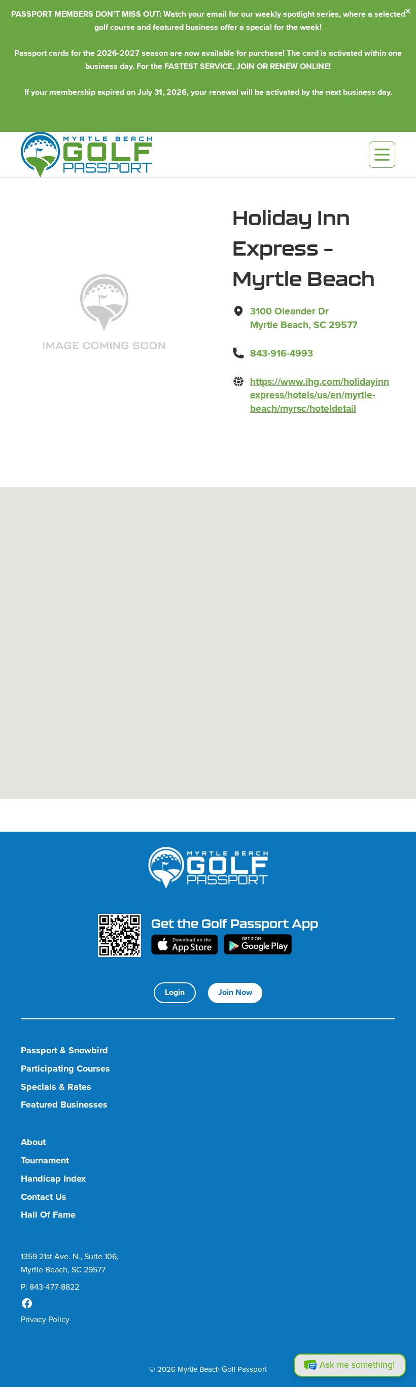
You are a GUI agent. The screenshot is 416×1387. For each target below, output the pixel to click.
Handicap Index (53, 1179)
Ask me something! (357, 1364)
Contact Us (43, 1197)
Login (175, 992)
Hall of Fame (48, 1215)
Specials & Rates (56, 1087)
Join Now (235, 992)
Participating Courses (65, 1069)
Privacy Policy (45, 1319)
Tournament (45, 1160)
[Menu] (382, 154)
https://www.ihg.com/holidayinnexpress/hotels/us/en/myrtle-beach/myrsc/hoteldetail (319, 395)
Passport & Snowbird (64, 1050)
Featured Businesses (64, 1105)
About (33, 1142)
